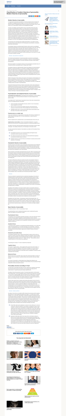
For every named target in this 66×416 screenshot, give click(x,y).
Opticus (9, 1)
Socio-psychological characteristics (51, 23)
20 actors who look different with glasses (53, 26)
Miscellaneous (51, 28)
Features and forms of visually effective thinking (54, 36)
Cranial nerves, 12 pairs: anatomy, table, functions (54, 31)
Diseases (46, 15)
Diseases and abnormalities (49, 24)
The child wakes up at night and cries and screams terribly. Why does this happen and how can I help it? (54, 43)
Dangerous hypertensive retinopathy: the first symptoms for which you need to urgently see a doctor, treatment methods (54, 19)
